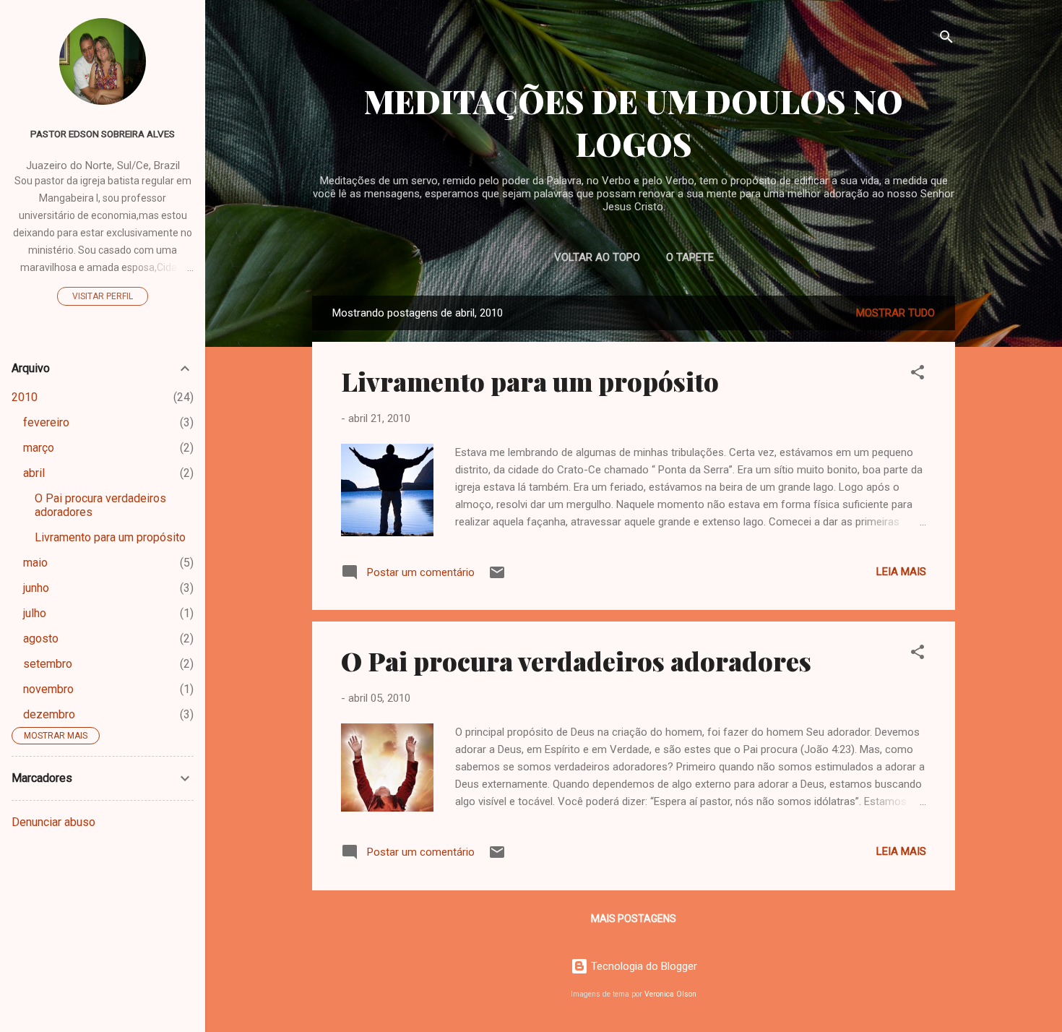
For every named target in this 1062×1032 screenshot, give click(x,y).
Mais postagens (633, 918)
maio (35, 562)
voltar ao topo (597, 257)
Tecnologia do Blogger (642, 966)
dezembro (49, 714)
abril (34, 473)
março (38, 448)
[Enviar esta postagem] (497, 577)
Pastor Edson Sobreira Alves (102, 133)
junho (36, 588)
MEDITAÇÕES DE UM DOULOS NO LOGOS (633, 122)
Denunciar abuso (53, 822)
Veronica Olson (670, 994)
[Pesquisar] (946, 39)
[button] (917, 375)
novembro (48, 689)
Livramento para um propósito (530, 381)
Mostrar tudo (895, 312)
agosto (41, 638)
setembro (47, 664)
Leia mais (901, 571)
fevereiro (46, 422)
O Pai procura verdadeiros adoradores (576, 660)
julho (34, 613)
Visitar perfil (102, 296)
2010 (25, 397)
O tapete (690, 257)
